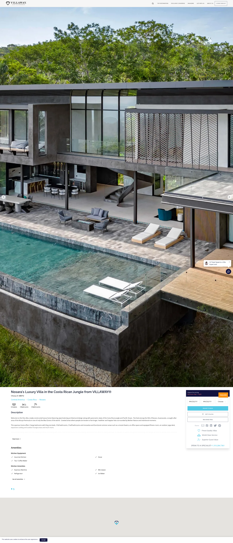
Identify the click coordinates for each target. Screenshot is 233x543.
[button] (3, 197)
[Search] (152, 3)
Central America (18, 400)
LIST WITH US (200, 3)
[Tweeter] (215, 425)
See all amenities (17, 479)
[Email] (202, 425)
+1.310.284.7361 (218, 445)
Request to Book (208, 408)
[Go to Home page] (16, 3)
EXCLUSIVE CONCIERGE (178, 3)
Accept (43, 540)
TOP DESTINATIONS (162, 3)
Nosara (42, 400)
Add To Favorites (209, 414)
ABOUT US (210, 3)
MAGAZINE (191, 3)
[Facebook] (207, 425)
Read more (15, 439)
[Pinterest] (219, 425)
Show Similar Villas (208, 419)
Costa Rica (32, 400)
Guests (220, 399)
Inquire (223, 395)
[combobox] (222, 401)
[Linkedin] (211, 425)
